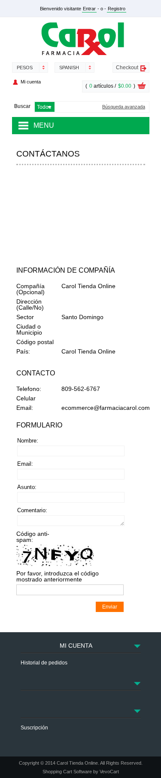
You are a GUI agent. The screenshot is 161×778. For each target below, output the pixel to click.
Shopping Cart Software (67, 771)
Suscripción (34, 728)
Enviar (109, 607)
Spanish (69, 67)
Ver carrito (141, 87)
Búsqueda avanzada (123, 107)
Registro (116, 8)
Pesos (25, 67)
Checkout (127, 68)
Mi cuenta (31, 81)
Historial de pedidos (44, 663)
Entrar (89, 8)
